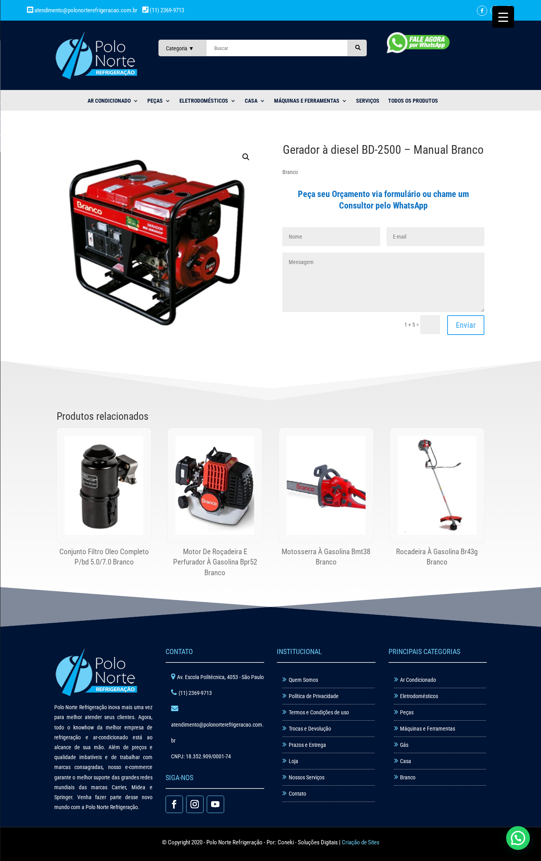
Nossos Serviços (306, 777)
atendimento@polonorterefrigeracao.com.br (85, 10)
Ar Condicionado (418, 680)
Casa (405, 761)
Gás (404, 745)
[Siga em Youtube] (215, 804)
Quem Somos (303, 680)
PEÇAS (155, 101)
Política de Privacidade (314, 696)
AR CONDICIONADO (109, 101)
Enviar (466, 325)
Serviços (367, 101)
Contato (297, 793)
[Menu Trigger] (503, 17)
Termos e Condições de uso (319, 712)
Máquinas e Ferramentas (306, 101)
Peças (406, 712)
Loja (293, 761)
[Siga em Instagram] (195, 804)
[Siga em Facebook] (482, 11)
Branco (407, 777)
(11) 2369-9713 (166, 10)
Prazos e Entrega (307, 745)
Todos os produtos (413, 101)
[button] (246, 157)
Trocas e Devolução (310, 728)
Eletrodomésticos (203, 101)
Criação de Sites (360, 842)
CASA (251, 101)
